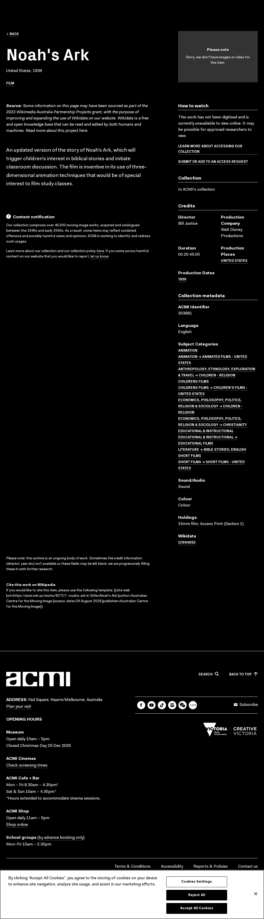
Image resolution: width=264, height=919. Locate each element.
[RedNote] (193, 705)
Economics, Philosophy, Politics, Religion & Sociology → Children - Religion (210, 406)
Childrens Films (193, 381)
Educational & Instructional (206, 430)
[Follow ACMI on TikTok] (162, 705)
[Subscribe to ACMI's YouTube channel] (151, 705)
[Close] (255, 893)
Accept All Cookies (196, 908)
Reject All (196, 895)
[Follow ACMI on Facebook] (141, 705)
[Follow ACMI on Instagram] (172, 705)
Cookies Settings (196, 881)
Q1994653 (186, 542)
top (240, 674)
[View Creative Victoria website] (230, 731)
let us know (99, 257)
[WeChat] (182, 705)
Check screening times (26, 765)
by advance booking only (61, 838)
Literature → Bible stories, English (212, 449)
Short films (189, 455)
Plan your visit (18, 707)
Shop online (17, 825)
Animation (187, 350)
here (83, 131)
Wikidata (125, 118)
